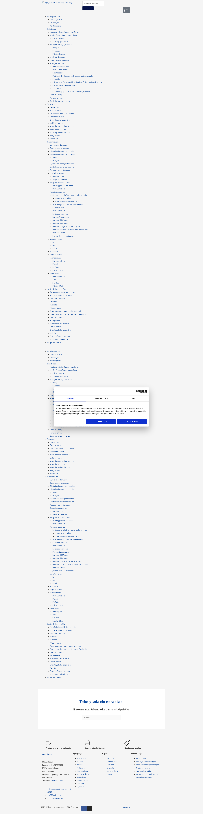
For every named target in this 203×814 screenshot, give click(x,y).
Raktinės (53, 302)
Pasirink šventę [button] (53, 142)
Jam (53, 245)
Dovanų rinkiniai (58, 189)
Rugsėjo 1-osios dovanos (60, 170)
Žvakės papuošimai (60, 41)
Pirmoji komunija (56, 98)
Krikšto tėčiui (57, 286)
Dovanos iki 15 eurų (60, 220)
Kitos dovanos (55, 308)
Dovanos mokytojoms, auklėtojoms (66, 226)
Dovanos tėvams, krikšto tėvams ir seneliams (70, 230)
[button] (101, 348)
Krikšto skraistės (59, 54)
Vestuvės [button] (51, 104)
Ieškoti (88, 8)
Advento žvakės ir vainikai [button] (60, 336)
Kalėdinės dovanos (59, 208)
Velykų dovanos (56, 255)
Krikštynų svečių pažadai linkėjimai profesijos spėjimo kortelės (77, 82)
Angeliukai (56, 88)
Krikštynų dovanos (57, 57)
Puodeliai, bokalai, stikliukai (61, 295)
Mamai (55, 264)
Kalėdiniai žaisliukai (60, 214)
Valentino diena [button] (56, 239)
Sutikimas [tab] (69, 398)
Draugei (55, 160)
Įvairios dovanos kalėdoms (63, 236)
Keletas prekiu (55, 26)
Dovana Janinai (56, 19)
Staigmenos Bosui (59, 179)
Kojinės (53, 333)
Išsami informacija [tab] (101, 398)
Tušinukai (54, 305)
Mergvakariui (55, 135)
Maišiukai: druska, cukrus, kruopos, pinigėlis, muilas (72, 76)
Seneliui (55, 283)
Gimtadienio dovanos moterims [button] (62, 154)
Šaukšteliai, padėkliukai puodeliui (63, 292)
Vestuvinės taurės (57, 117)
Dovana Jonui (55, 23)
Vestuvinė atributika (58, 129)
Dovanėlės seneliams (60, 66)
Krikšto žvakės (58, 38)
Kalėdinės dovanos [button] (57, 192)
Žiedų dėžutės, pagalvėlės (60, 120)
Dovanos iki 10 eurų (60, 223)
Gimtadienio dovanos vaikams (62, 167)
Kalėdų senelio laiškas (63, 198)
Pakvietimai (54, 107)
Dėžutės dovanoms (57, 317)
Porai (54, 248)
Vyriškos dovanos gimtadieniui (62, 164)
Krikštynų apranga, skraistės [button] (61, 44)
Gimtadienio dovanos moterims (62, 151)
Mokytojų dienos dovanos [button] (60, 182)
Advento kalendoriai (60, 339)
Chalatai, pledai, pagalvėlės (60, 330)
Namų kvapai (55, 320)
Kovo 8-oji (54, 251)
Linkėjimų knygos (56, 95)
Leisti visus (132, 421)
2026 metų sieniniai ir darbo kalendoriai (68, 204)
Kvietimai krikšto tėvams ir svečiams (64, 32)
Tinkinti (100, 421)
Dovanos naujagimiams (59, 148)
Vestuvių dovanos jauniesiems (62, 126)
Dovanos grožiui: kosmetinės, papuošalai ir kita (68, 314)
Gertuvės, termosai (57, 298)
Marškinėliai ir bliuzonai (59, 324)
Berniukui (56, 51)
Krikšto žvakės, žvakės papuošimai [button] (63, 35)
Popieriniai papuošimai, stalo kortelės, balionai (71, 92)
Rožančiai (56, 79)
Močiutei (55, 267)
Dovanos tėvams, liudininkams (62, 114)
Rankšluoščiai (55, 327)
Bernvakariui (55, 139)
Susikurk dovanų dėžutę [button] (56, 289)
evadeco (47, 754)
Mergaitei (56, 48)
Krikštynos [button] (51, 29)
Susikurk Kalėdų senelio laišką (67, 201)
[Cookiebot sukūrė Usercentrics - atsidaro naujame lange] (137, 391)
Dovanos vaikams (59, 233)
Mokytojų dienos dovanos (62, 186)
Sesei (54, 157)
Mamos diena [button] (55, 258)
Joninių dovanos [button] (53, 16)
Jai (53, 242)
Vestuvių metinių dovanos (60, 132)
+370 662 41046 (57, 780)
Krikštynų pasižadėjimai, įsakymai (65, 85)
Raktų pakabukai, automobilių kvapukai (65, 311)
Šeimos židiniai (56, 110)
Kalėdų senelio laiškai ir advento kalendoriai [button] (69, 195)
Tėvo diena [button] (54, 273)
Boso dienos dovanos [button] (58, 173)
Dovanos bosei (58, 176)
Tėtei (54, 280)
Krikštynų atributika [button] (57, 63)
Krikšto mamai (58, 270)
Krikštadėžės (57, 73)
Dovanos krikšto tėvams (59, 60)
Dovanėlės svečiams (60, 70)
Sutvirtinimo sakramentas (60, 101)
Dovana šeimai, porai (60, 217)
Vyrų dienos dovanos (58, 145)
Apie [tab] (133, 398)
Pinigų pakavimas (54, 342)
